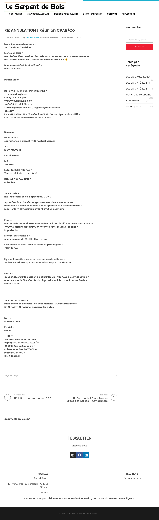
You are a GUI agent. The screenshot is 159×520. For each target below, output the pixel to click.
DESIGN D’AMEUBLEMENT (139, 76)
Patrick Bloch (32, 37)
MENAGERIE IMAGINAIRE (138, 94)
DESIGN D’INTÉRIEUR (136, 82)
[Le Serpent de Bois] (35, 7)
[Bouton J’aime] (77, 38)
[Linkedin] (86, 455)
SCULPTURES (132, 100)
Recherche (139, 47)
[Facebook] (79, 455)
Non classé (67, 37)
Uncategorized (134, 106)
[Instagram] (73, 455)
